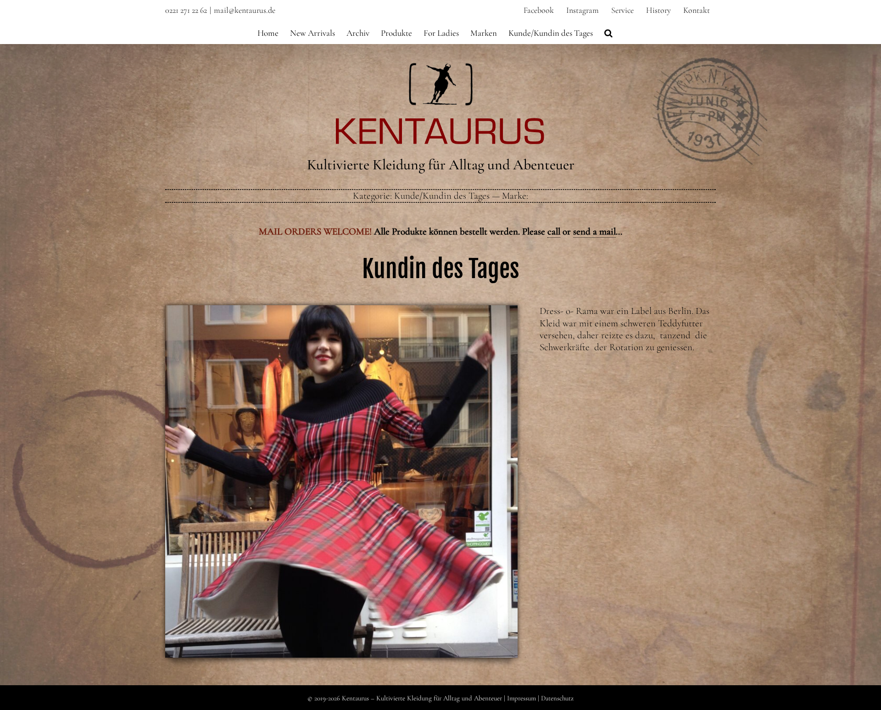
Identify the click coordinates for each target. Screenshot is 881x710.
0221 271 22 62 (186, 10)
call (553, 231)
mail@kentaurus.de (244, 10)
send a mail (594, 231)
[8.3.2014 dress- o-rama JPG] (341, 310)
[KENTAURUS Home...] (440, 68)
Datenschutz (557, 698)
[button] (608, 32)
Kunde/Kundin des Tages (442, 195)
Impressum (521, 698)
